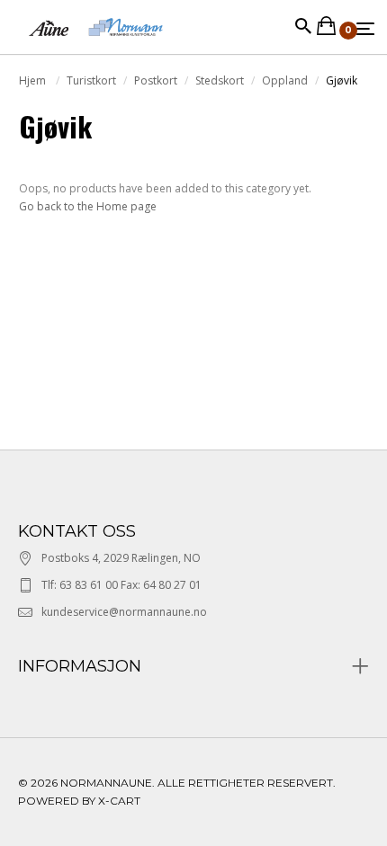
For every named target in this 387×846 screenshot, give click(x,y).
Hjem (34, 80)
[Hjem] (96, 44)
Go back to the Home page (88, 206)
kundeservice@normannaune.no (124, 611)
